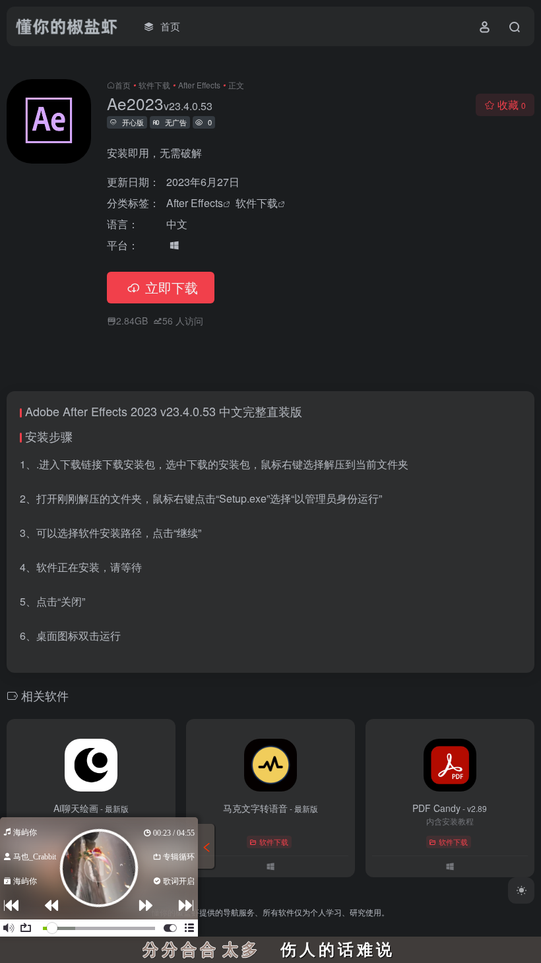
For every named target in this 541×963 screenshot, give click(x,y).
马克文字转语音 (270, 808)
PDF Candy (449, 808)
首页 (123, 84)
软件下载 (154, 84)
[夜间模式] (521, 890)
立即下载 (171, 287)
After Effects (199, 84)
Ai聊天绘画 (91, 808)
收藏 (511, 104)
